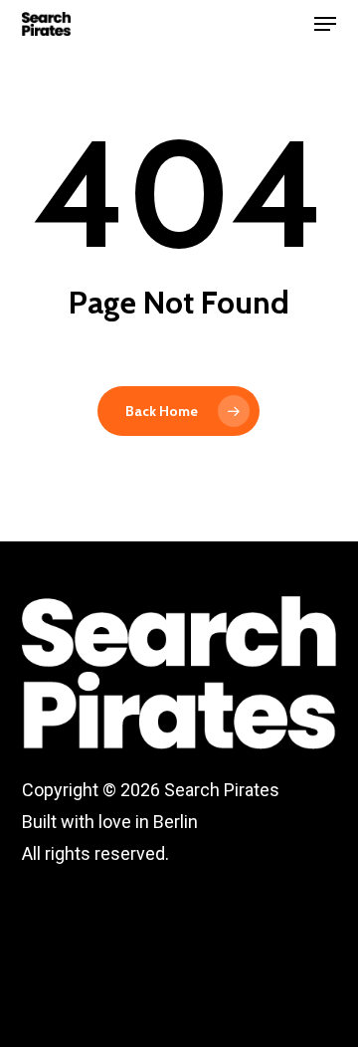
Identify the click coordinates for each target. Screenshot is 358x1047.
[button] (325, 24)
